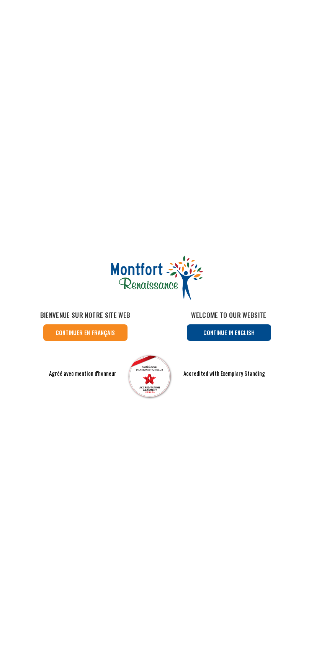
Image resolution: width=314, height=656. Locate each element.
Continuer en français (85, 332)
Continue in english (229, 332)
